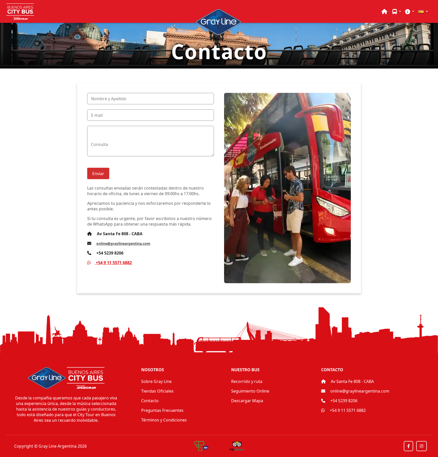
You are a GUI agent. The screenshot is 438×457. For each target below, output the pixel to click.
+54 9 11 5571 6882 (347, 410)
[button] (396, 11)
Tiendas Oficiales (157, 391)
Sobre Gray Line (156, 381)
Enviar (98, 173)
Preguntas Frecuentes (162, 410)
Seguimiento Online (250, 391)
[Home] (384, 11)
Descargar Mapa (247, 400)
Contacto (150, 400)
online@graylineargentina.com (123, 243)
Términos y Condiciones (164, 420)
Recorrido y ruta (246, 381)
